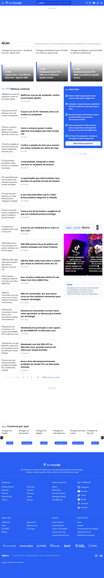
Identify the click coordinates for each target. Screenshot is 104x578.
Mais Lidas (31, 487)
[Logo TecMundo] (14, 3)
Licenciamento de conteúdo (88, 529)
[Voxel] (42, 546)
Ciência (4, 500)
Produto (30, 490)
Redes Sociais (7, 496)
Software (5, 490)
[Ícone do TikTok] (98, 3)
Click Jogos (31, 529)
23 (38, 377)
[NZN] (5, 555)
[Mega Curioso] (54, 546)
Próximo (51, 377)
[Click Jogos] (80, 546)
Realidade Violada (59, 496)
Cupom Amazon (58, 525)
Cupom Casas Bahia (59, 529)
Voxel (4, 525)
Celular (29, 496)
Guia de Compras (58, 493)
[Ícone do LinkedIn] (101, 3)
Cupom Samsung (58, 532)
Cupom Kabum (57, 522)
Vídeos (54, 487)
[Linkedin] (101, 555)
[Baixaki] (93, 546)
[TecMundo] (9, 546)
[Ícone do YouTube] (94, 3)
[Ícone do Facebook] (86, 3)
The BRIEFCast (57, 500)
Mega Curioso (32, 525)
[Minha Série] (26, 546)
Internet (5, 493)
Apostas (30, 500)
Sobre (79, 522)
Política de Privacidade (85, 535)
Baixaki (4, 532)
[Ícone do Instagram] (90, 3)
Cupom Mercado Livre (60, 535)
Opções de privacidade (12, 562)
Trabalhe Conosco (84, 532)
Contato (80, 525)
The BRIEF (5, 529)
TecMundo (6, 522)
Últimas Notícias (8, 487)
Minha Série (31, 522)
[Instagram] (96, 555)
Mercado (30, 493)
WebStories (56, 490)
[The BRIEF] (67, 546)
